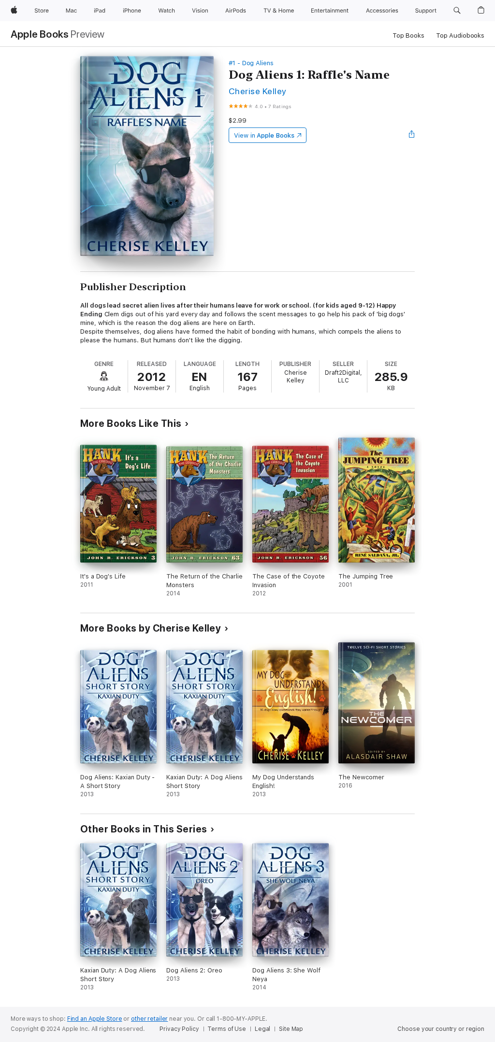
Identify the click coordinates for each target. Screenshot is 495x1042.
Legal (262, 1029)
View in (264, 135)
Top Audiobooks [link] (460, 35)
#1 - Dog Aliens (251, 63)
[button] (457, 10)
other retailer (149, 1018)
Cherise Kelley (258, 91)
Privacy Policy (179, 1029)
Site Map (291, 1029)
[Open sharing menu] (412, 135)
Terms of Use (226, 1029)
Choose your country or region (440, 1029)
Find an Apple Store (94, 1018)
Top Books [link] (408, 35)
